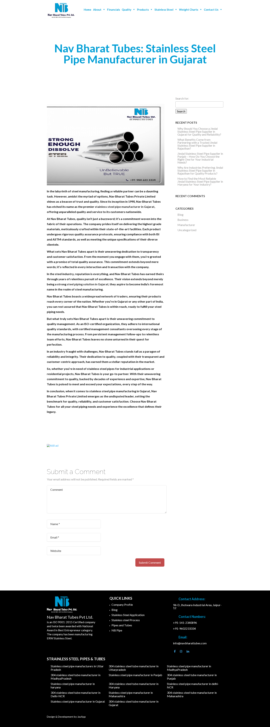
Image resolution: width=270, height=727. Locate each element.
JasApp (81, 716)
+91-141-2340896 (185, 622)
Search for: (182, 98)
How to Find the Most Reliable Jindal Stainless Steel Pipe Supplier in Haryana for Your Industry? (200, 181)
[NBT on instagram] (181, 651)
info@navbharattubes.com (190, 643)
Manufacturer (186, 225)
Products (143, 9)
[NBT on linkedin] (188, 651)
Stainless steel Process (125, 620)
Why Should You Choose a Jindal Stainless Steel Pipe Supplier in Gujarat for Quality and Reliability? (199, 131)
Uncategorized (186, 230)
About (97, 9)
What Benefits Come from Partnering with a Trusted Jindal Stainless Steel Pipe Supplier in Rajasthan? (197, 144)
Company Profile (122, 604)
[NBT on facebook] (175, 651)
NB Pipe (116, 630)
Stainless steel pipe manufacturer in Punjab (135, 675)
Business (182, 219)
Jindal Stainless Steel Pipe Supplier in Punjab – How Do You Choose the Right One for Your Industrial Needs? (200, 158)
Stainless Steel (163, 9)
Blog (180, 214)
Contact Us (211, 9)
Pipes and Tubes (121, 625)
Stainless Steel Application (128, 615)
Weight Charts (188, 9)
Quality (126, 9)
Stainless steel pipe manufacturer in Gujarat (78, 701)
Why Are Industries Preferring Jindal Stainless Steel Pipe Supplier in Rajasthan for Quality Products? (200, 170)
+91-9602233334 (184, 628)
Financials (113, 9)
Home (87, 9)
